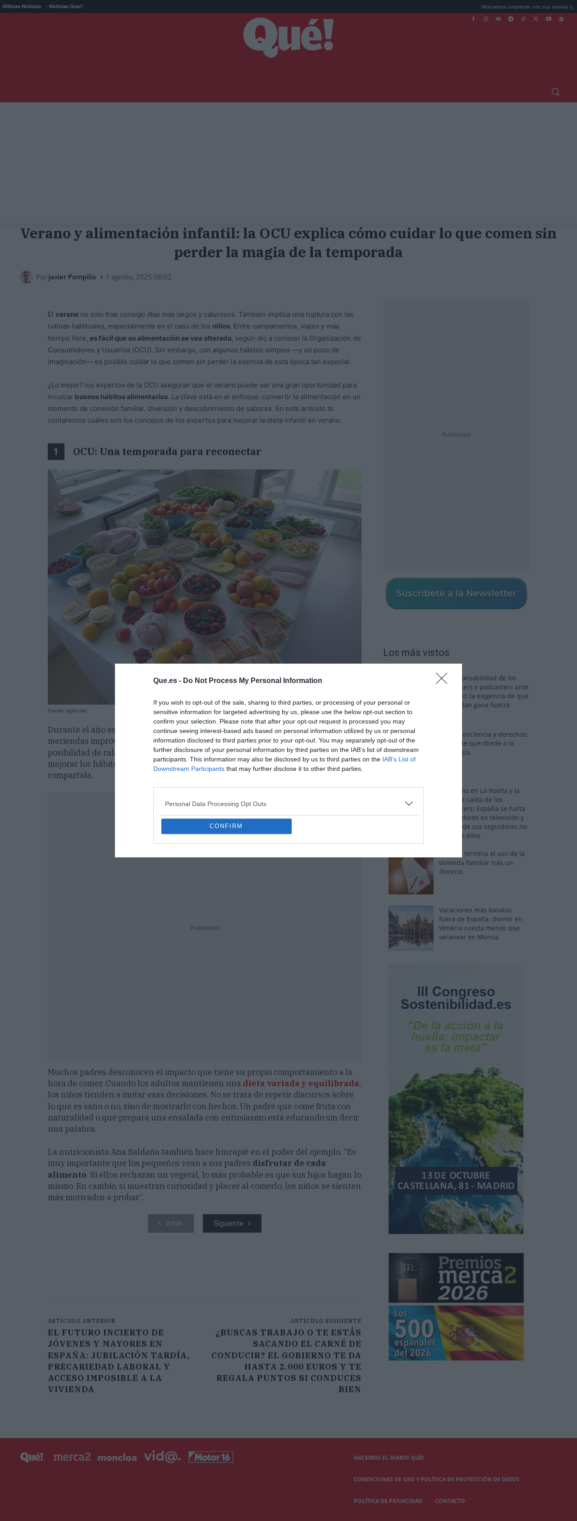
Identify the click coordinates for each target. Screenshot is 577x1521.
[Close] (444, 615)
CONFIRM (226, 891)
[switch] (400, 758)
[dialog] (288, 760)
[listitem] (288, 738)
